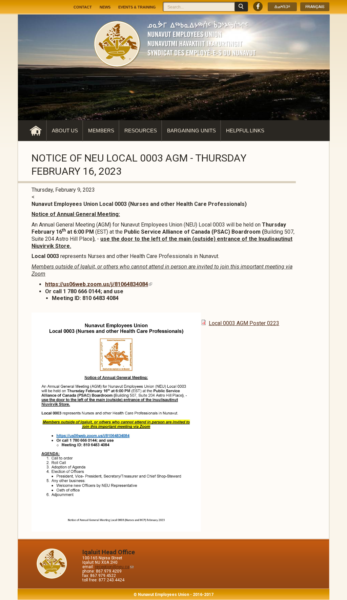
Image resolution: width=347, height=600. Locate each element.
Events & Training (137, 7)
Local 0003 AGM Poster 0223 (244, 323)
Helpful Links (245, 130)
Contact (83, 7)
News (105, 7)
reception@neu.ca (112, 566)
